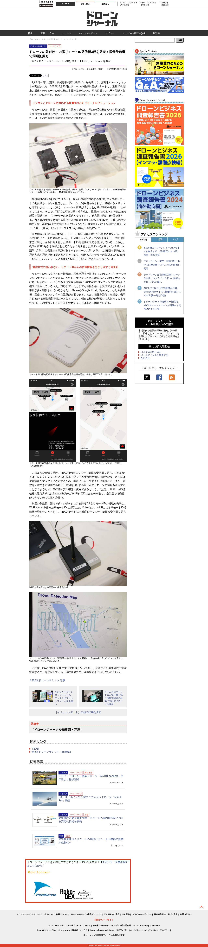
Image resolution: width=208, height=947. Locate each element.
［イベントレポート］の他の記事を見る (78, 712)
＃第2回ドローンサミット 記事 (47, 680)
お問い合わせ (186, 914)
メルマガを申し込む (151, 352)
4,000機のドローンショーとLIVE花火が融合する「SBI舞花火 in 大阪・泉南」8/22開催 (162, 251)
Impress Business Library (102, 930)
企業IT (142, 3)
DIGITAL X (121, 930)
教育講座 (165, 5)
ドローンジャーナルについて (29, 914)
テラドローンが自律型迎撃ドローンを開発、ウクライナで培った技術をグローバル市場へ (162, 278)
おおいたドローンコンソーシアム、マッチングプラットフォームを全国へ (64, 698)
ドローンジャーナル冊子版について (85, 914)
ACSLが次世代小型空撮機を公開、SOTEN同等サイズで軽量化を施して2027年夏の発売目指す (162, 292)
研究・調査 (85, 4)
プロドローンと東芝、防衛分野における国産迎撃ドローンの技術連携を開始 (162, 265)
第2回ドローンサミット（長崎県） (52, 751)
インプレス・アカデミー (159, 930)
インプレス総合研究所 (121, 925)
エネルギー (132, 3)
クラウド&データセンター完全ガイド (64, 925)
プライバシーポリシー (142, 914)
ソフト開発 (151, 3)
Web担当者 (124, 5)
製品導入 (105, 4)
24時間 (143, 239)
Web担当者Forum (101, 925)
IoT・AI (123, 3)
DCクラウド (164, 3)
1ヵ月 (176, 239)
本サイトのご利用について (56, 914)
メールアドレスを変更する (154, 355)
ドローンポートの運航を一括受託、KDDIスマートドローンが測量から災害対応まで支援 (162, 305)
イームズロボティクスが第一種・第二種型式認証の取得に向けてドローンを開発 (113, 698)
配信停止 (145, 358)
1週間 (159, 239)
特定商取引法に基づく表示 (165, 914)
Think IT (87, 925)
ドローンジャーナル (137, 930)
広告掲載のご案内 (111, 914)
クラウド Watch (140, 925)
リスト (45, 76)
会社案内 (126, 914)
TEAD (35, 748)
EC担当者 (145, 5)
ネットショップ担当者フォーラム (73, 930)
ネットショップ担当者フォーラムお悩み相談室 (104, 935)
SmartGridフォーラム (46, 930)
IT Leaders (155, 925)
